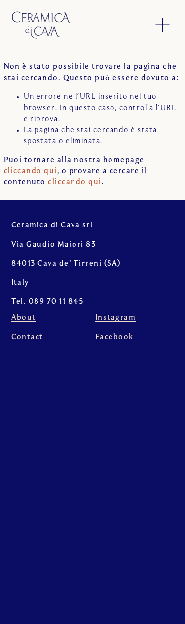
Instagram (115, 317)
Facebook (114, 337)
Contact (27, 337)
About (23, 317)
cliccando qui (30, 171)
